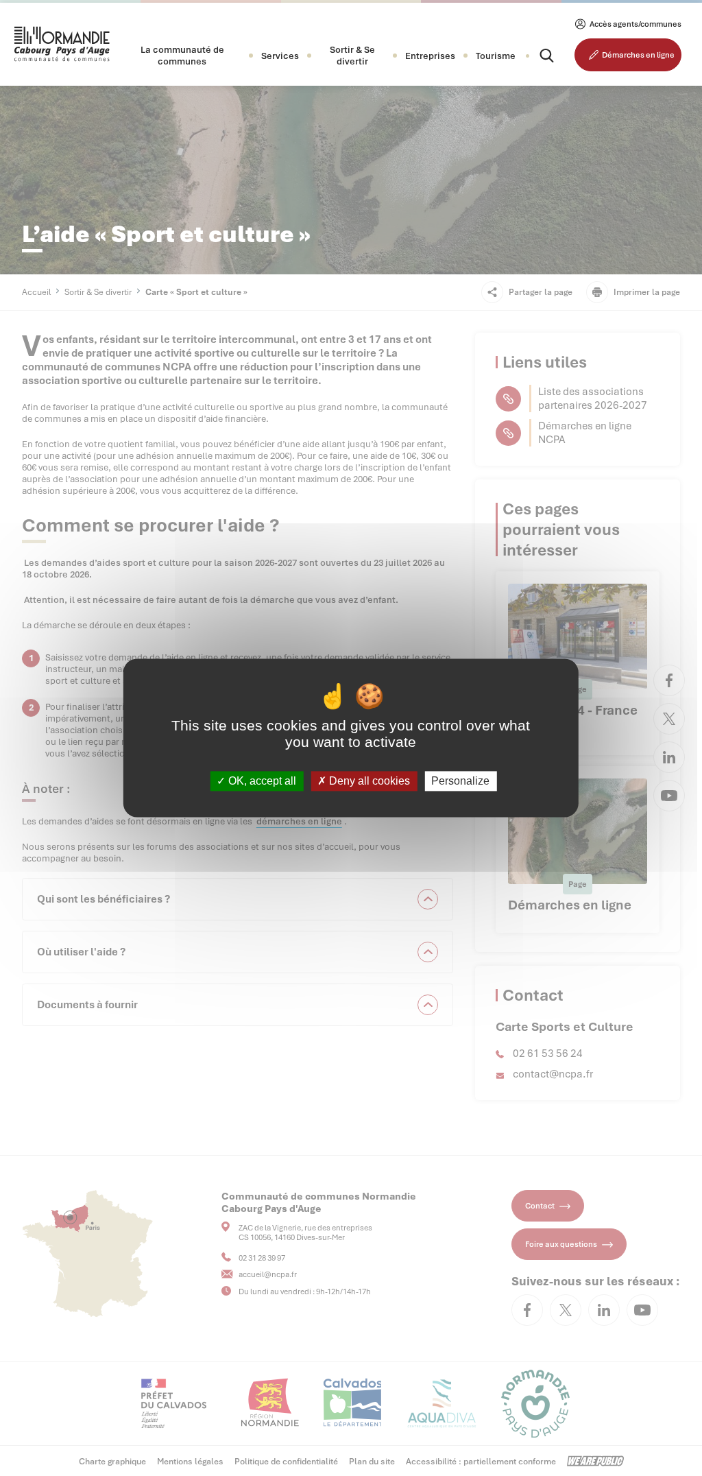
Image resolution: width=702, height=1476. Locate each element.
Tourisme (496, 56)
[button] (182, 55)
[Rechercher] (535, 55)
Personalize (460, 781)
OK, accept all (261, 781)
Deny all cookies (368, 781)
